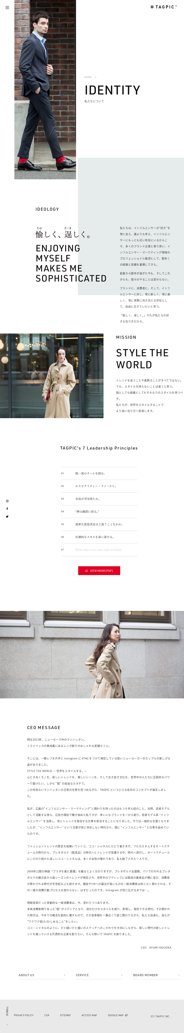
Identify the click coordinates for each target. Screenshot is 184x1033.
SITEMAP (65, 1015)
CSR (46, 1015)
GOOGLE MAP (116, 1015)
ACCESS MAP (89, 1015)
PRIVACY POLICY (24, 1015)
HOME (88, 77)
